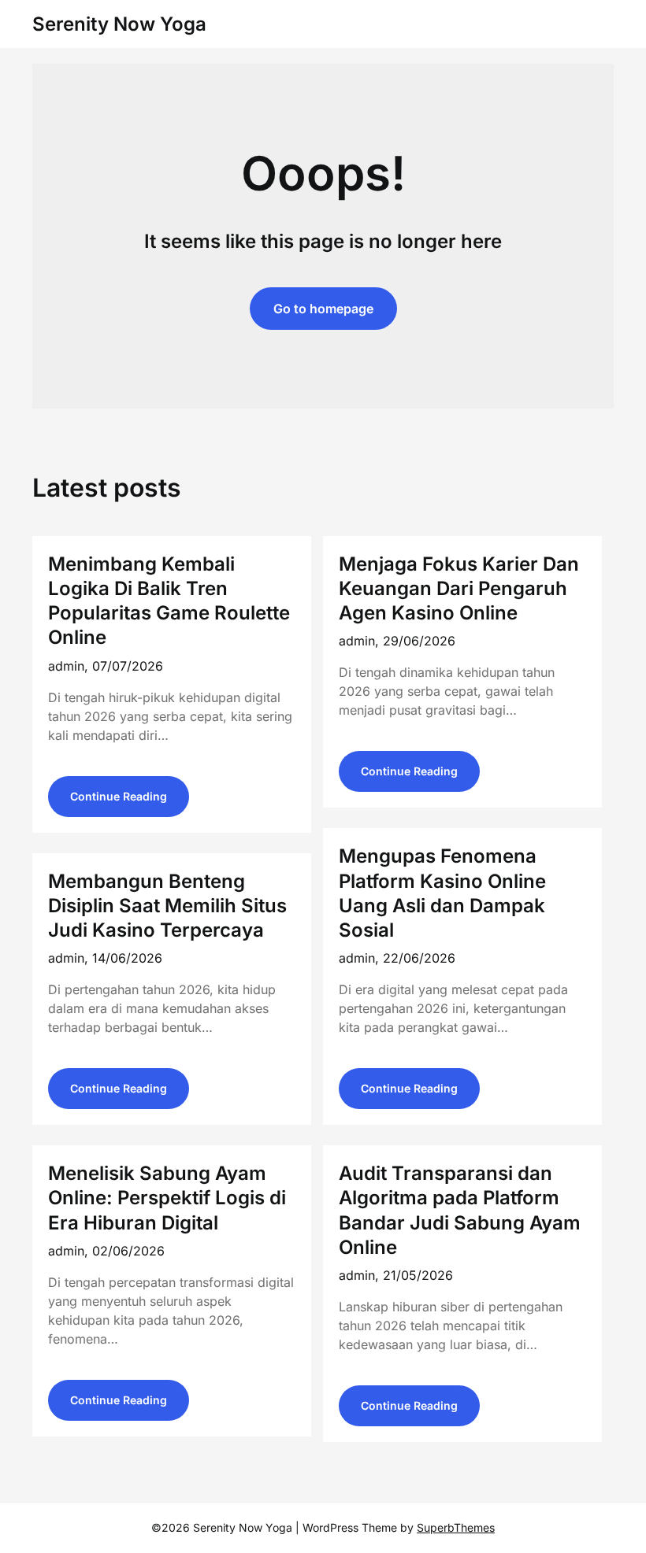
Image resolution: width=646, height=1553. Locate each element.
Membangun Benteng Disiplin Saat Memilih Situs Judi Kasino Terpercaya (167, 905)
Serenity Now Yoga (119, 24)
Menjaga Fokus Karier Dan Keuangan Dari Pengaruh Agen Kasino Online (459, 588)
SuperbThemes (456, 1527)
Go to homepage (323, 308)
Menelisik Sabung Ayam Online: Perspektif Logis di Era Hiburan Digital (167, 1197)
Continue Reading (118, 796)
